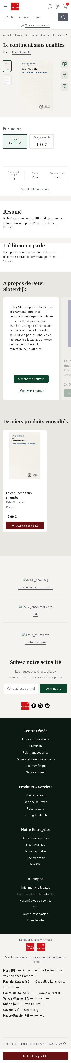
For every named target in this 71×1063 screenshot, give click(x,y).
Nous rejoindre (35, 851)
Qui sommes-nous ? (35, 838)
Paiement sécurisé (35, 752)
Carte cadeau (35, 795)
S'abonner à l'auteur (31, 379)
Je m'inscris (53, 688)
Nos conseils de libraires (35, 587)
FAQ (35, 614)
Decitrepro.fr (35, 858)
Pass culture (36, 808)
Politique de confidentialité (35, 894)
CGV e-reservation (35, 914)
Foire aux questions (35, 739)
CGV (35, 907)
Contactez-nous (35, 642)
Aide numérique (35, 766)
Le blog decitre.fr (35, 815)
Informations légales (35, 887)
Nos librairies (35, 844)
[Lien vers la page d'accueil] (15, 6)
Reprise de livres (35, 802)
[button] (35, 220)
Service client (35, 772)
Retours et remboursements (35, 759)
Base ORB (36, 864)
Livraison (35, 746)
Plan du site (35, 920)
